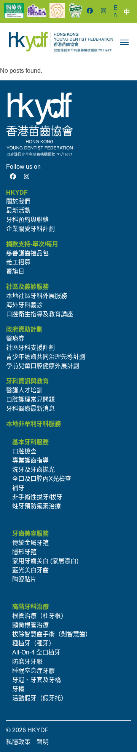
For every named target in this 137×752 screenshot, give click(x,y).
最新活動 (18, 210)
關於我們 (18, 201)
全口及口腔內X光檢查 (41, 478)
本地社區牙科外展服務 (36, 296)
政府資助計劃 (24, 329)
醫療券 (15, 338)
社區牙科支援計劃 (30, 347)
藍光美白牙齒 (30, 570)
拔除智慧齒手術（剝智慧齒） (51, 634)
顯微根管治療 (30, 625)
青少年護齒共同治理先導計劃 (45, 357)
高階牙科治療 (30, 606)
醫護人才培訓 (24, 390)
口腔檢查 (24, 451)
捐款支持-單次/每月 (32, 244)
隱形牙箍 (24, 552)
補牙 (18, 488)
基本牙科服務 (30, 442)
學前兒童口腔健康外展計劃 (42, 366)
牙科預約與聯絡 (27, 219)
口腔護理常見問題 (30, 399)
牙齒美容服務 (30, 533)
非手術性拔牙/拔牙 (37, 497)
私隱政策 (18, 742)
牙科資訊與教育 (27, 381)
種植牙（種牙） (33, 643)
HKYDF (17, 192)
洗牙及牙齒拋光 (33, 469)
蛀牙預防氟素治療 (36, 506)
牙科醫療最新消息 (30, 408)
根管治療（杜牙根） (39, 616)
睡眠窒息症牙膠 (33, 670)
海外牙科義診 (24, 305)
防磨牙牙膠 (27, 661)
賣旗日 (15, 271)
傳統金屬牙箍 (30, 542)
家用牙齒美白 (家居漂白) (45, 561)
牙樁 (18, 689)
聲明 (43, 742)
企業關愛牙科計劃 (30, 229)
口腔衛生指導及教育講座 (39, 314)
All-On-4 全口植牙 (36, 652)
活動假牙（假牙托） (39, 698)
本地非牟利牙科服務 (33, 424)
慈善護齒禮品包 (27, 253)
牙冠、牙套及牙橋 (36, 680)
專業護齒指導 (30, 460)
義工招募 (18, 262)
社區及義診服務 (27, 286)
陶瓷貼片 (24, 579)
